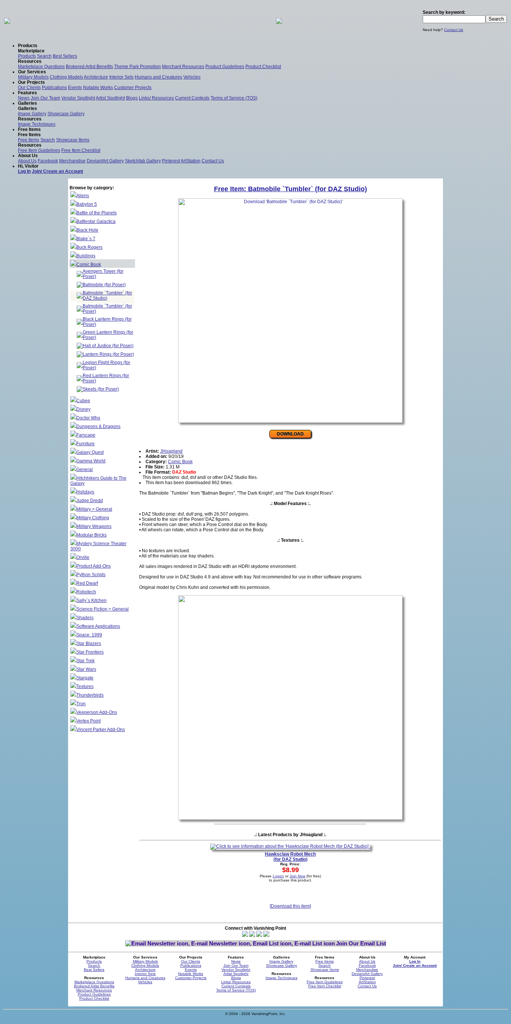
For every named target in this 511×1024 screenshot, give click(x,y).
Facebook (48, 160)
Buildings (85, 256)
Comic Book (88, 264)
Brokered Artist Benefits (89, 66)
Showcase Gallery (66, 113)
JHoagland (171, 451)
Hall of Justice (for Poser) (108, 345)
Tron (81, 703)
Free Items (28, 140)
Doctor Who (88, 418)
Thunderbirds (90, 695)
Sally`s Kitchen (91, 600)
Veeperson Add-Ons (96, 712)
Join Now (297, 876)
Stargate (85, 678)
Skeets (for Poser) (101, 389)
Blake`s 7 (85, 238)
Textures (85, 686)
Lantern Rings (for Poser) (108, 354)
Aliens (82, 195)
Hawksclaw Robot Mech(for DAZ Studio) (290, 857)
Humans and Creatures (158, 77)
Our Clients (29, 87)
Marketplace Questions (41, 66)
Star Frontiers (90, 652)
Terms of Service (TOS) (234, 98)
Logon (278, 876)
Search (44, 56)
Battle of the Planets (96, 213)
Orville (82, 557)
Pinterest (171, 160)
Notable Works (98, 87)
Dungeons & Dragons (98, 426)
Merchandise (72, 160)
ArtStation (191, 160)
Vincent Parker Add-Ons (100, 729)
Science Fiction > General (102, 609)
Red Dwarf (87, 583)
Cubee (83, 400)
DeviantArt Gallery (105, 160)
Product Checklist (263, 66)
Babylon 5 (86, 204)
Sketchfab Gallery (143, 160)
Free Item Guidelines (39, 150)
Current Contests (192, 98)
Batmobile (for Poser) (104, 284)
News (24, 98)
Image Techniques (36, 124)
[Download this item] (290, 906)
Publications (54, 87)
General (84, 469)
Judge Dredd (89, 500)
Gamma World (90, 461)
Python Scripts (90, 574)
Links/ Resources (156, 98)
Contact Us (453, 30)
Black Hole (87, 230)
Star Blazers (88, 643)
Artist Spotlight (110, 98)
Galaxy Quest (90, 452)
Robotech (86, 591)
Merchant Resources (183, 66)
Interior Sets (121, 77)
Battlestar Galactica (96, 221)
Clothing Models (66, 77)
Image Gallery (32, 113)
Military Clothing (92, 517)
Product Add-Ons (93, 566)
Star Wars (86, 669)
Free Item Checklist (80, 150)
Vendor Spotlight (78, 98)
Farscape (85, 435)
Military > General (94, 509)
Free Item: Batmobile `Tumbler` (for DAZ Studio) (290, 189)
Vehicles (192, 77)
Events (75, 87)
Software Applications (98, 626)
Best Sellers (65, 56)
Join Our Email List (361, 943)
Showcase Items (72, 140)
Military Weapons (93, 526)
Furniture (85, 443)
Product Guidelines (224, 66)
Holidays (85, 492)
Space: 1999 (89, 635)
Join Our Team (45, 98)
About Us (27, 160)
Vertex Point (88, 721)
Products (27, 56)
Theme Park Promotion (137, 66)
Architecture (96, 77)
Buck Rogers (89, 247)
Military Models (33, 77)
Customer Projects (133, 87)
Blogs (132, 98)
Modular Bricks (91, 535)
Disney (83, 409)
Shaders (85, 617)
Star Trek (85, 660)
